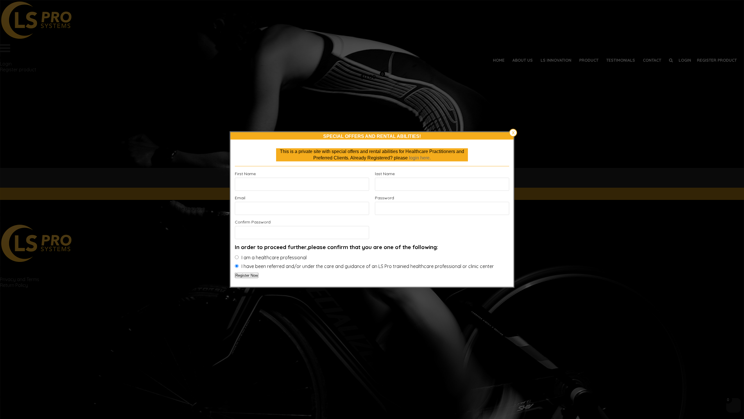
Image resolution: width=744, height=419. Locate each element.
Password (384, 197)
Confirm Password (253, 221)
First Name (245, 173)
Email (240, 197)
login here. (420, 157)
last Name (385, 173)
